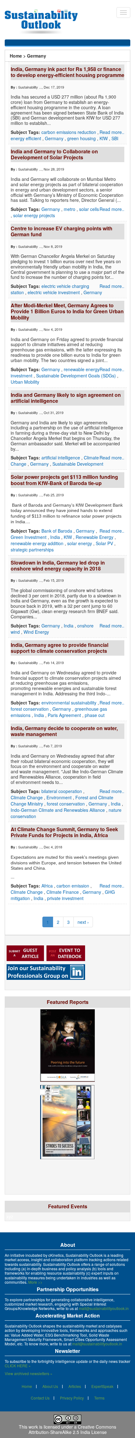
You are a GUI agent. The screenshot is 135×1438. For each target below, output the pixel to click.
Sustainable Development (77, 464)
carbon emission (73, 886)
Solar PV (105, 543)
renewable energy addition (38, 543)
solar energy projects (34, 215)
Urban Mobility (25, 382)
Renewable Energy (95, 537)
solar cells (89, 209)
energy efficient (26, 138)
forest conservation (30, 709)
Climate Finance (63, 892)
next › (83, 922)
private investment (65, 898)
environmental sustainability (69, 702)
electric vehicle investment (54, 292)
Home (16, 56)
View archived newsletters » (28, 1373)
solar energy (80, 543)
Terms (99, 1397)
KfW (104, 138)
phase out (95, 715)
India (55, 537)
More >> (35, 1282)
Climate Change (27, 797)
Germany (55, 138)
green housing (82, 138)
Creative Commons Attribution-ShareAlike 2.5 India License (72, 1429)
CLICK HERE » (18, 1365)
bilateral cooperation (62, 791)
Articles (74, 1386)
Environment (59, 797)
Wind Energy (36, 632)
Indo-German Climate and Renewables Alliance (58, 810)
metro (70, 209)
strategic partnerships (32, 549)
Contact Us (40, 1397)
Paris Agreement (65, 715)
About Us (50, 1386)
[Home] (44, 21)
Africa (47, 886)
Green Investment (29, 537)
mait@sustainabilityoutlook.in (104, 1308)
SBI (114, 138)
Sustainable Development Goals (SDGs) (76, 375)
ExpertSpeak (102, 1386)
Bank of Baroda (57, 531)
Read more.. (112, 132)
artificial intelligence (61, 457)
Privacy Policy (72, 1397)
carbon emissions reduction (69, 132)
